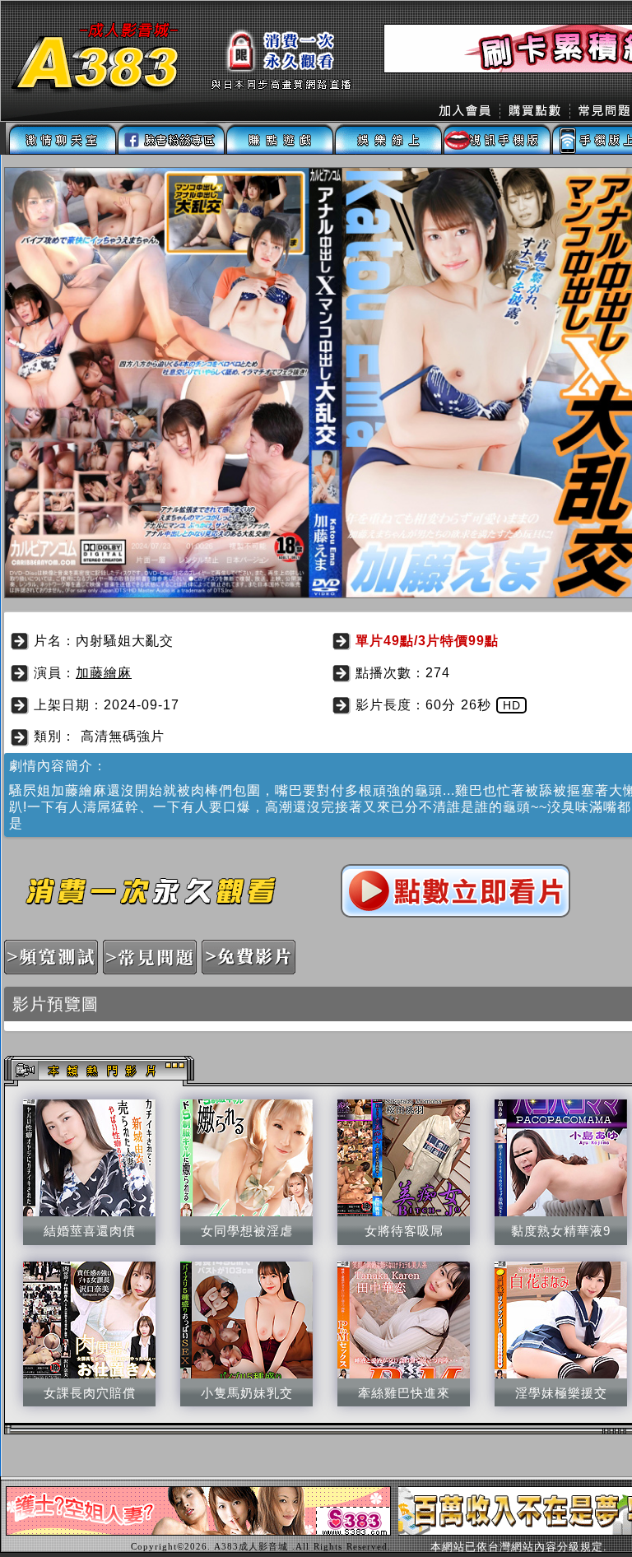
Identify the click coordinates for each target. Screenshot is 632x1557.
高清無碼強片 (123, 736)
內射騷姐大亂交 (125, 641)
